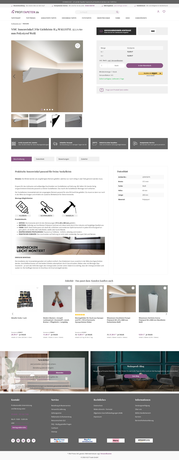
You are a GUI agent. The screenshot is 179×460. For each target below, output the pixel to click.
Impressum (98, 417)
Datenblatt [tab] (40, 159)
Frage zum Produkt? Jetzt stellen (117, 90)
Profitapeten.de (16, 24)
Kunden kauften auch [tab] (102, 280)
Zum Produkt (26, 342)
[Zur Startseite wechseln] (25, 11)
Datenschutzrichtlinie (22, 379)
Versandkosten (106, 454)
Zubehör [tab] (84, 159)
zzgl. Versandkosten (115, 60)
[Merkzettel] (164, 12)
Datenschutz (98, 406)
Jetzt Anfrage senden (120, 6)
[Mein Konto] (158, 12)
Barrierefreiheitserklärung (144, 420)
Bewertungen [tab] (64, 159)
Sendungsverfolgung (142, 406)
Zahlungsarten (56, 413)
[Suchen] (117, 12)
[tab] (21, 159)
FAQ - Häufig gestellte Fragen (61, 424)
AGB (69, 386)
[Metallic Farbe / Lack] (25, 298)
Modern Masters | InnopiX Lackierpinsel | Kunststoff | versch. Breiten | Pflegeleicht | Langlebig (56, 320)
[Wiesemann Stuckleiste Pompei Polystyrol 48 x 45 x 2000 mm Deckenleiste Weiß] (121, 298)
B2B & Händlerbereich (143, 413)
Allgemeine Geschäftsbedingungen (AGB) (108, 413)
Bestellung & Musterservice (60, 406)
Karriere (138, 417)
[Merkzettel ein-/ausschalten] (77, 45)
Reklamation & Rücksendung (61, 417)
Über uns (138, 409)
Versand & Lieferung (58, 409)
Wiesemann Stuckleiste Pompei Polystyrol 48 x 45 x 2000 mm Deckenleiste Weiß (118, 320)
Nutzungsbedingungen (42, 379)
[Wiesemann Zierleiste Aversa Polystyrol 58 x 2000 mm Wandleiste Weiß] (153, 298)
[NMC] (153, 31)
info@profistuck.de (22, 423)
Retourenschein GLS (58, 420)
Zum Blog (135, 376)
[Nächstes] (80, 77)
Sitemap (54, 432)
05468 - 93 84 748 (20, 414)
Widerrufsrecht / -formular (103, 409)
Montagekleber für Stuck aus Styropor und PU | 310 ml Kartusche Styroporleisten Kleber (89, 320)
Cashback (54, 428)
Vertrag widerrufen (19, 427)
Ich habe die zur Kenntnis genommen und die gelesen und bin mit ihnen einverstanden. (43, 387)
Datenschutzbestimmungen (34, 386)
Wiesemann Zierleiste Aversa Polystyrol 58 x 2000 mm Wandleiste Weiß (152, 320)
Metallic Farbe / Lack (19, 318)
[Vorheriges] (13, 77)
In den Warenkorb (144, 66)
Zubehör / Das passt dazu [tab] (77, 280)
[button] (150, 74)
